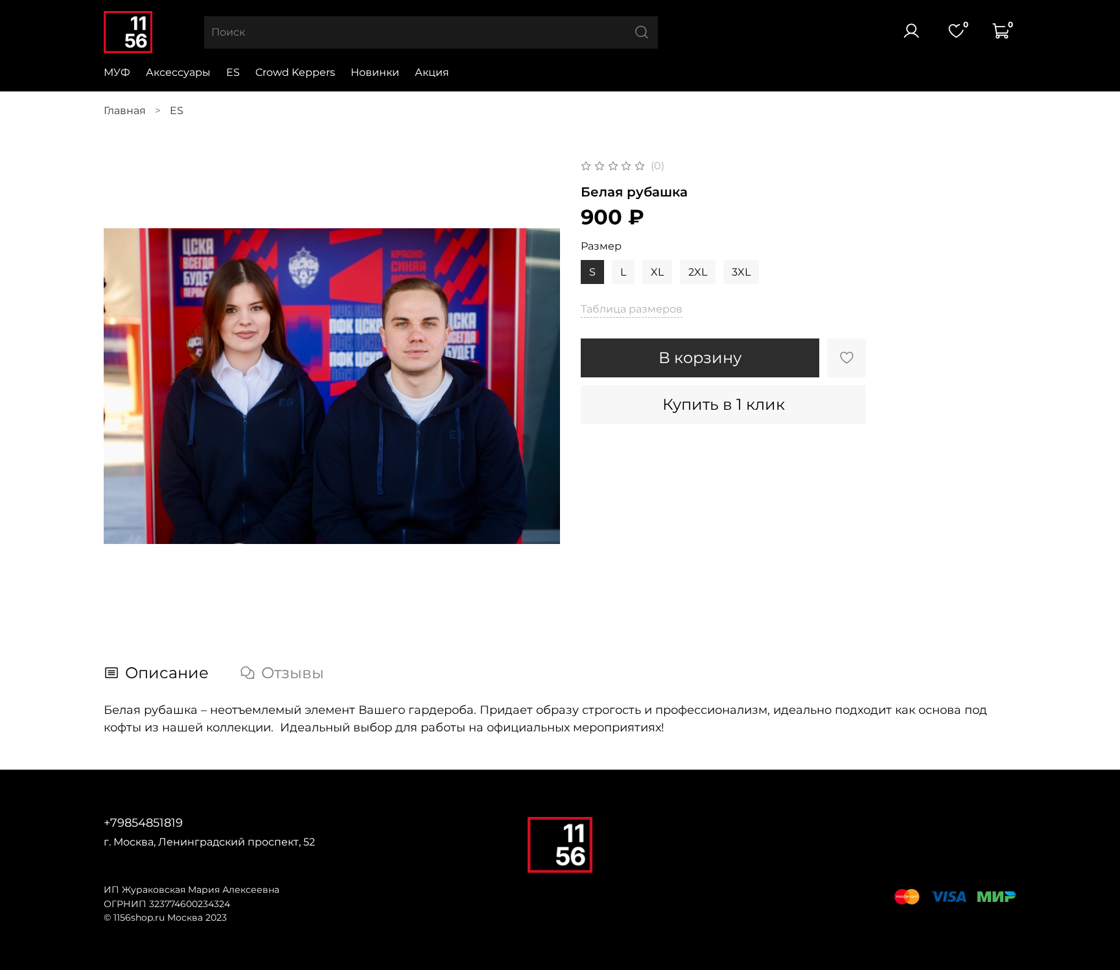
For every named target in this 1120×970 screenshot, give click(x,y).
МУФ (117, 72)
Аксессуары (178, 72)
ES (233, 72)
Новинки (375, 72)
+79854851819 (143, 823)
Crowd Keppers (295, 72)
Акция (432, 72)
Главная (125, 110)
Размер (601, 246)
